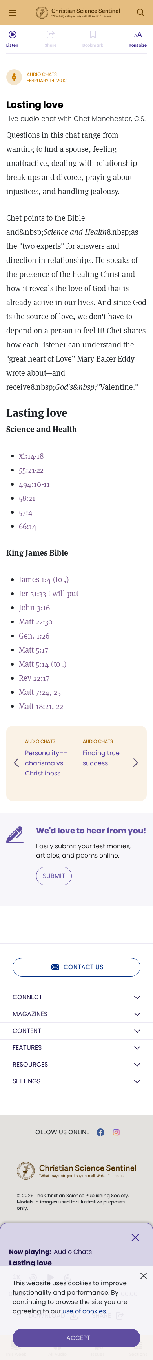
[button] (16, 763)
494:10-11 (34, 484)
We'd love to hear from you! (91, 830)
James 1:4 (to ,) (44, 579)
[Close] (135, 1237)
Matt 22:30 (36, 622)
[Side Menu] (12, 12)
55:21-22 (31, 470)
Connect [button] (27, 997)
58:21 (27, 498)
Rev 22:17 (34, 678)
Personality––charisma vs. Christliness (46, 763)
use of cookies (84, 1311)
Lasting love (35, 104)
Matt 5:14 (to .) (43, 664)
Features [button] (27, 1047)
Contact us (83, 966)
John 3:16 (34, 608)
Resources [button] (30, 1064)
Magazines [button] (30, 1013)
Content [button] (27, 1030)
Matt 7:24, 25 (40, 692)
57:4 (26, 512)
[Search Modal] (140, 12)
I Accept (76, 1337)
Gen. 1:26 (34, 636)
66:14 (27, 526)
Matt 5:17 (33, 650)
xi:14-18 (31, 456)
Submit (54, 875)
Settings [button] (26, 1081)
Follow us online (60, 1132)
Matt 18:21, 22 (41, 706)
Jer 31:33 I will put (48, 593)
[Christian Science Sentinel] (78, 13)
